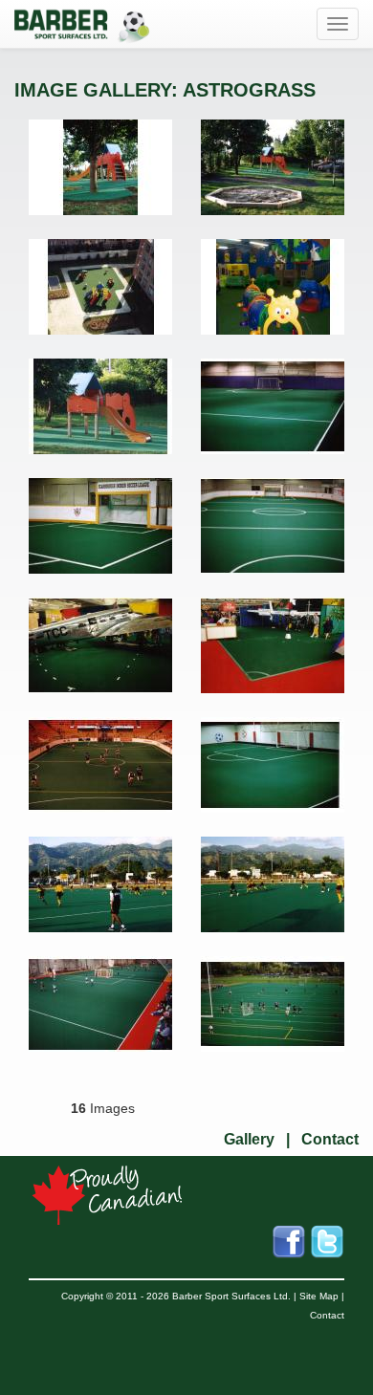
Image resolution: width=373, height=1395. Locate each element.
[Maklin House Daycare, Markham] (100, 406)
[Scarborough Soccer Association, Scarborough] (100, 526)
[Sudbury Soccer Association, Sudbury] (272, 406)
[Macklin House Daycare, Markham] (100, 167)
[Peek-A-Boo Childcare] (272, 287)
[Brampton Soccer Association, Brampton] (272, 765)
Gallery (249, 1139)
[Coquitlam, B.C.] (272, 1004)
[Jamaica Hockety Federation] (100, 884)
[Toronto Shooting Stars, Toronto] (100, 765)
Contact (330, 1139)
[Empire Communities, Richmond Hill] (100, 287)
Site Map (319, 1296)
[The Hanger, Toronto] (100, 645)
